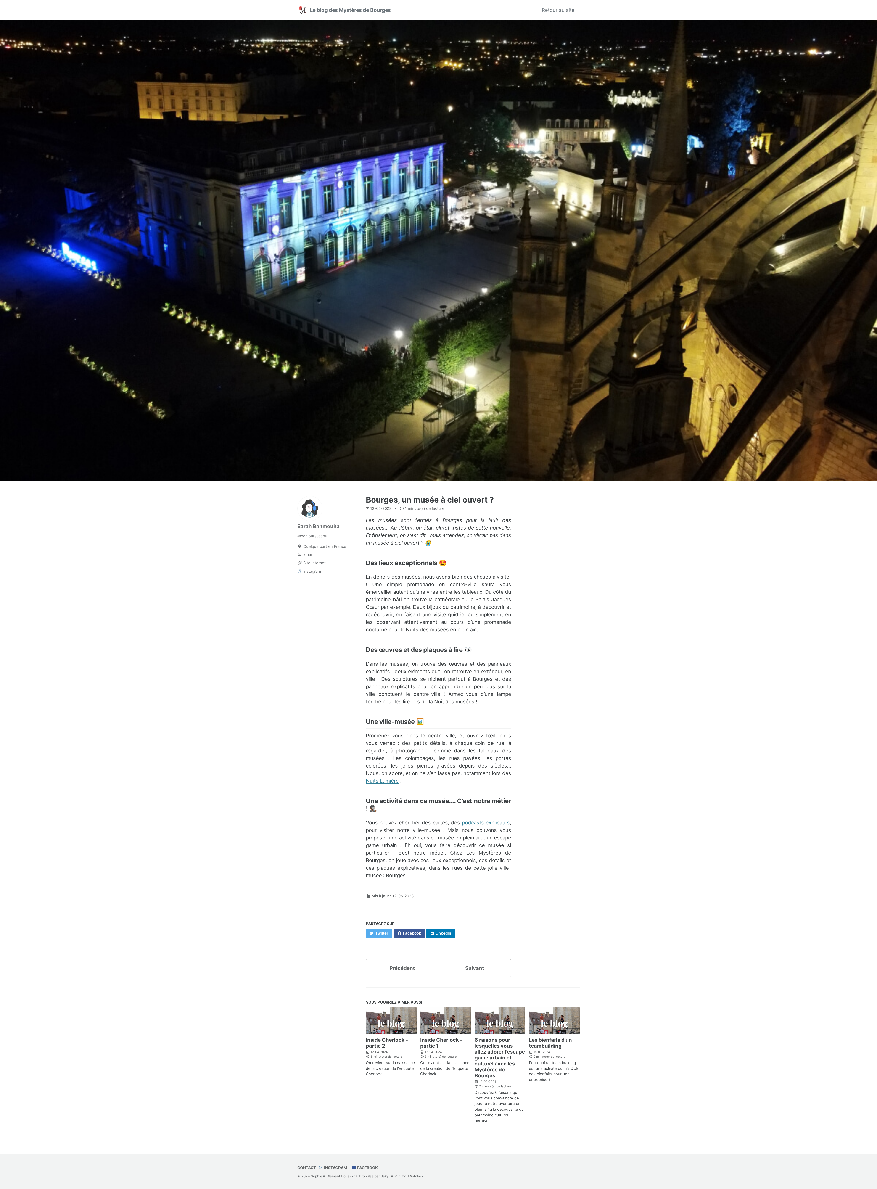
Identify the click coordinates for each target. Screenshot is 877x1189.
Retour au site (558, 10)
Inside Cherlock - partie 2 (387, 1043)
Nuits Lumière (382, 781)
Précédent (402, 968)
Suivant (474, 968)
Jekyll (385, 1176)
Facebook (367, 1167)
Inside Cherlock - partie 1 (441, 1043)
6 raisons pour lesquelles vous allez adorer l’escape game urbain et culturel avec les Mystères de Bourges (500, 1057)
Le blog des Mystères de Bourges (350, 10)
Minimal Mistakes (408, 1176)
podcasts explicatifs (486, 823)
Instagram (335, 1167)
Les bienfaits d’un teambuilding (550, 1043)
